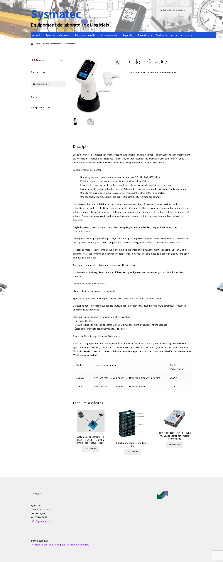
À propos (185, 35)
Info (172, 35)
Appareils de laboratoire (57, 35)
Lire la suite (90, 448)
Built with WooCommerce (74, 544)
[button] (117, 62)
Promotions (143, 35)
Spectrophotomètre (52, 43)
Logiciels (127, 35)
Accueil (36, 35)
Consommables (109, 35)
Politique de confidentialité (45, 544)
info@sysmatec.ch (40, 521)
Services (160, 35)
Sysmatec (56, 13)
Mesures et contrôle (85, 35)
